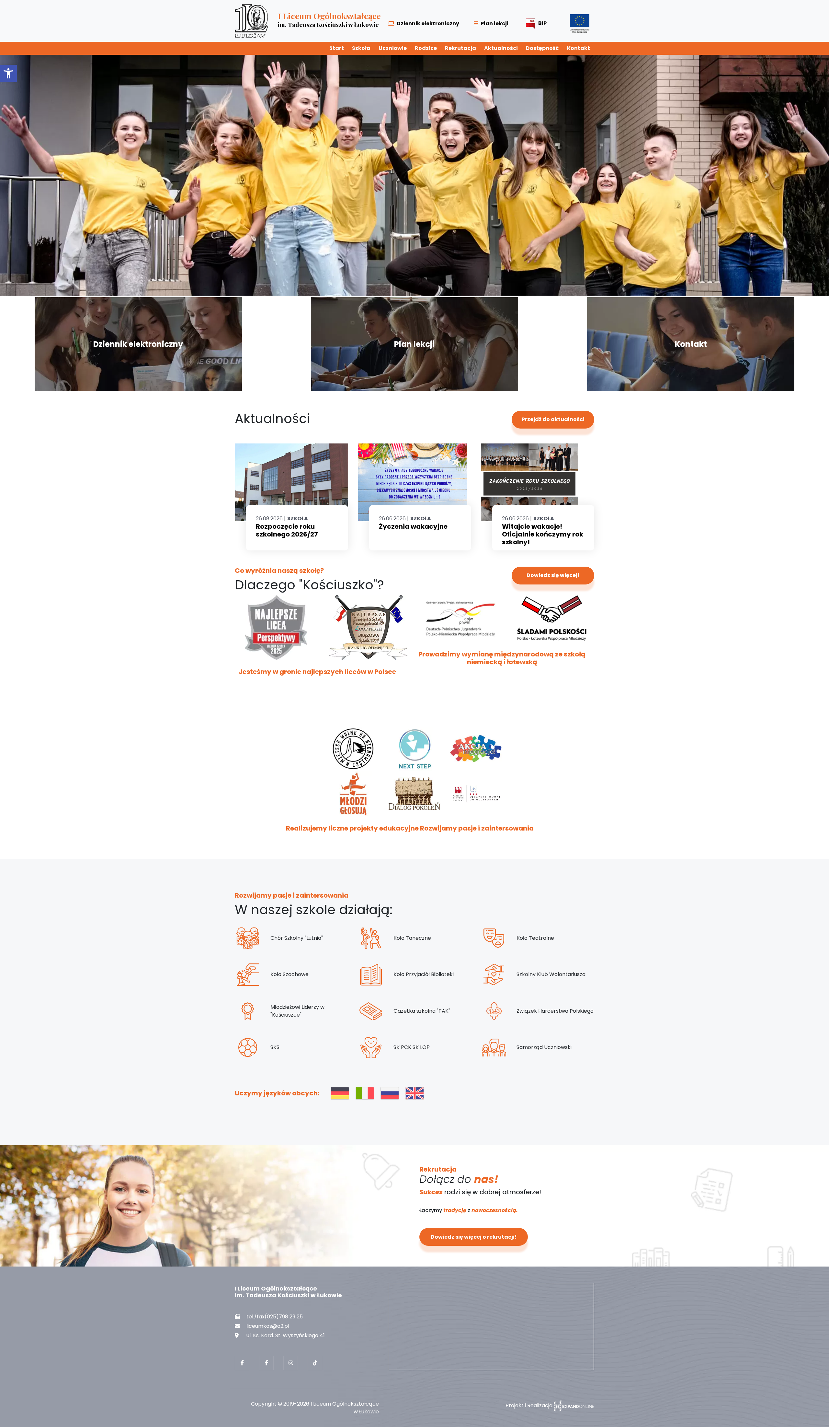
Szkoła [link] (361, 48)
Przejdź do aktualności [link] (553, 732)
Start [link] (336, 48)
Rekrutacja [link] (460, 48)
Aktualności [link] (501, 48)
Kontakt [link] (578, 48)
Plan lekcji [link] (494, 23)
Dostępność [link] (542, 48)
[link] (8, 73)
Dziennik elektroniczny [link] (428, 23)
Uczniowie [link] (393, 48)
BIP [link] (542, 23)
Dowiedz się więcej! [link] (553, 887)
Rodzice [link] (426, 48)
